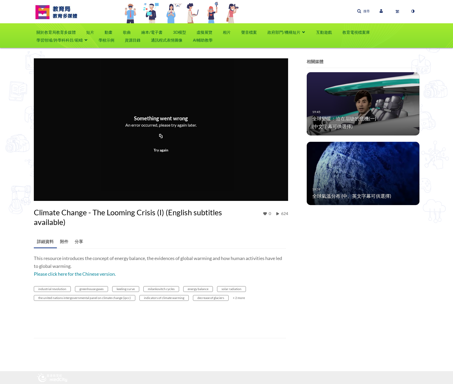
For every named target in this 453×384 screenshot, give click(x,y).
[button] (363, 11)
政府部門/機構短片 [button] (283, 32)
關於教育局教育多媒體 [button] (56, 32)
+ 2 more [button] (239, 298)
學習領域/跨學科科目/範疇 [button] (59, 40)
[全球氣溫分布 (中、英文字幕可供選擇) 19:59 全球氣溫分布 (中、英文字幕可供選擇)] (363, 173)
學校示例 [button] (106, 40)
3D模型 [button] (179, 32)
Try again (161, 150)
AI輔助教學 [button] (203, 40)
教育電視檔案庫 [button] (356, 32)
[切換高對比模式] (412, 11)
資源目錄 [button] (133, 40)
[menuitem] (59, 32)
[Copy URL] (161, 136)
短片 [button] (90, 32)
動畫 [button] (108, 32)
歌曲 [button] (127, 32)
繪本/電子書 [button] (152, 32)
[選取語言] (397, 11)
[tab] (45, 241)
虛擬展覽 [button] (204, 32)
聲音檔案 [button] (249, 32)
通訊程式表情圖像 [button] (166, 40)
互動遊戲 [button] (324, 32)
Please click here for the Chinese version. (75, 274)
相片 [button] (227, 32)
